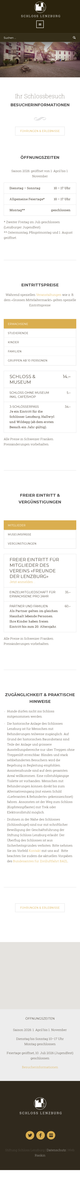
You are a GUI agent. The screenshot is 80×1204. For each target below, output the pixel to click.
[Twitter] (30, 1135)
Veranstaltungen (48, 295)
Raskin (40, 1155)
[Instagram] (51, 1135)
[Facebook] (40, 1135)
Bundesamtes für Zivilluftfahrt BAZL (40, 861)
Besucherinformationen (40, 1067)
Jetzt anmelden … (22, 582)
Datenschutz (56, 1150)
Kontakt (35, 850)
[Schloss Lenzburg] (40, 1106)
